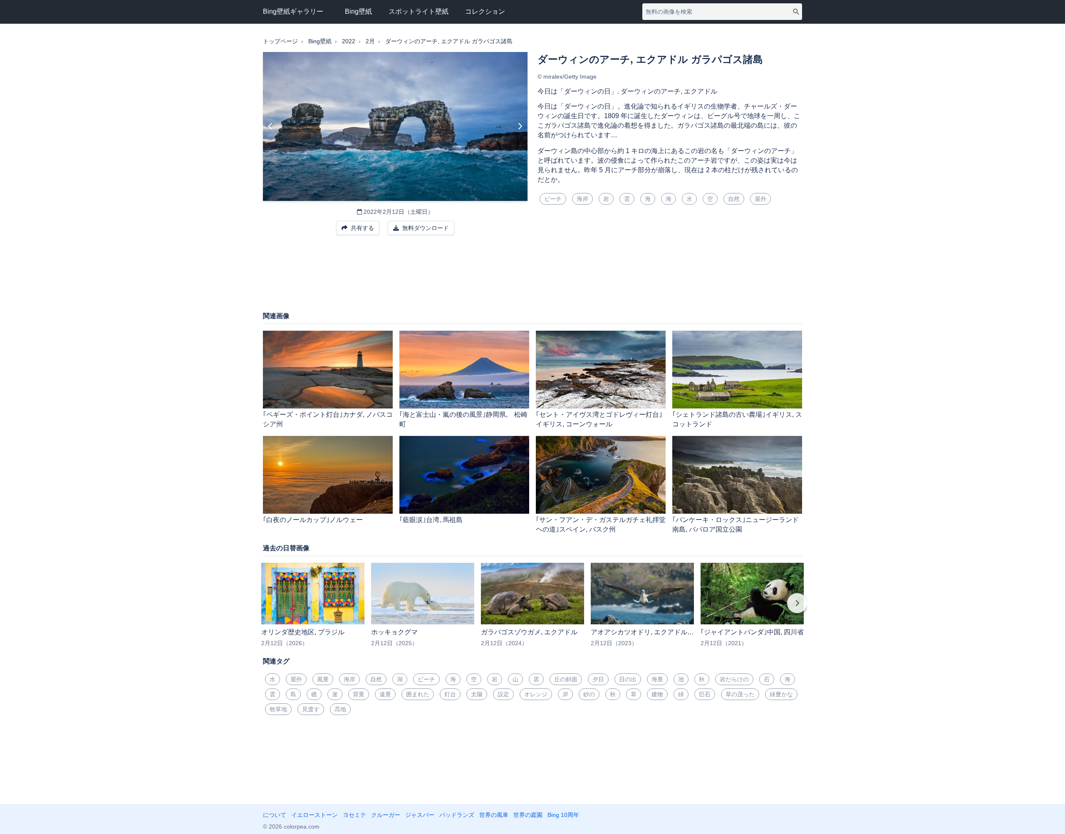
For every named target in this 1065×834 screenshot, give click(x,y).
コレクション (485, 11)
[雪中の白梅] (270, 126)
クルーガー (385, 815)
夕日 (598, 679)
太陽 (477, 694)
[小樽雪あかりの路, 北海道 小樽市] (520, 126)
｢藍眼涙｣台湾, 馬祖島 (431, 519)
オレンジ (535, 694)
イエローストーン (314, 815)
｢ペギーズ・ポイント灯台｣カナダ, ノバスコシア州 (328, 419)
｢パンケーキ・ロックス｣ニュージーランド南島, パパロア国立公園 (735, 524)
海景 (657, 679)
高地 (340, 709)
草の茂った (740, 694)
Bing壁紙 (358, 11)
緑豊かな (781, 694)
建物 (657, 694)
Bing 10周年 (563, 815)
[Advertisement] (532, 277)
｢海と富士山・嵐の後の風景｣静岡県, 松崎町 (463, 419)
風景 (323, 679)
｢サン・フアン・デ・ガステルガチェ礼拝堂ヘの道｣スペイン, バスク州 (601, 524)
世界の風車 (493, 815)
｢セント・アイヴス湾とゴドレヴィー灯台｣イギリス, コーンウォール (599, 419)
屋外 (760, 199)
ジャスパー (419, 815)
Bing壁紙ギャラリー (293, 11)
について (274, 815)
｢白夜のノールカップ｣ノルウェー (313, 519)
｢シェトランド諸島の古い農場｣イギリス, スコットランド (737, 419)
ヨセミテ (354, 815)
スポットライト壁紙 (418, 11)
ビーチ (553, 199)
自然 (734, 199)
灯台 (450, 694)
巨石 (705, 694)
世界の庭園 (527, 815)
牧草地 (278, 709)
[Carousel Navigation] (532, 609)
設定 (503, 694)
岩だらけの (734, 679)
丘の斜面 (565, 679)
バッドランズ (456, 815)
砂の (589, 694)
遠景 (385, 694)
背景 (358, 694)
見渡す (311, 709)
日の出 (628, 679)
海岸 (582, 199)
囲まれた (417, 694)
